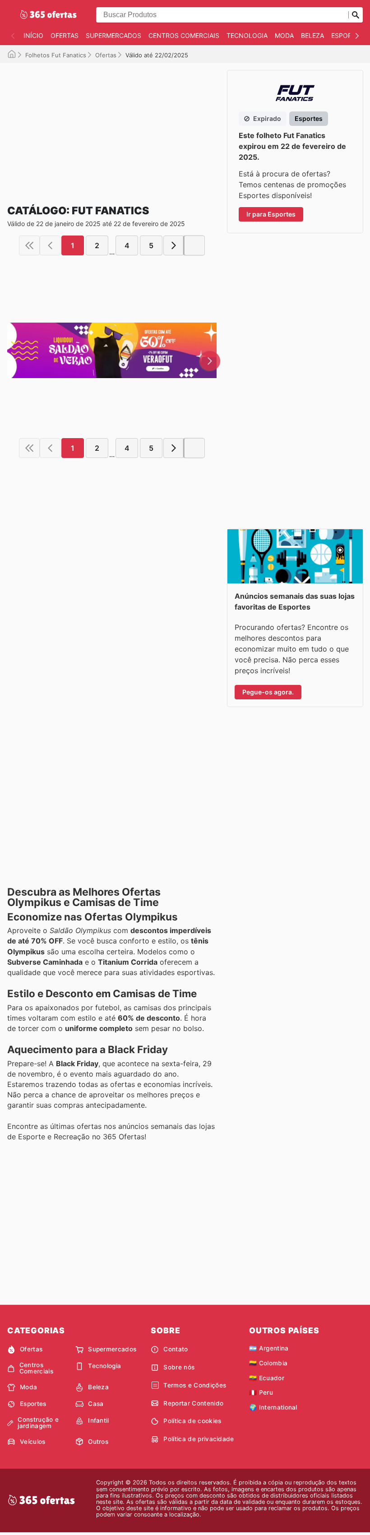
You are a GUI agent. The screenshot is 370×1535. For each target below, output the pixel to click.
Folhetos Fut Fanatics (55, 55)
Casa (95, 1403)
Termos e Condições (194, 1385)
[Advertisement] (112, 126)
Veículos (33, 1441)
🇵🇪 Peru (261, 1392)
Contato (175, 1349)
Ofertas (65, 35)
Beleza (312, 35)
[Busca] (355, 15)
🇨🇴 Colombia (268, 1363)
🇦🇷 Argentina (269, 1348)
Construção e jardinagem (38, 1423)
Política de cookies (192, 1420)
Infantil (98, 1420)
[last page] (194, 245)
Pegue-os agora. (268, 692)
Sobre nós (178, 1367)
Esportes (347, 35)
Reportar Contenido (193, 1403)
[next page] (173, 245)
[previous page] (50, 245)
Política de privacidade (198, 1439)
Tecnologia (247, 35)
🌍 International (273, 1407)
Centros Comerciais (183, 35)
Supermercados (113, 35)
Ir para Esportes (271, 214)
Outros (98, 1441)
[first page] (29, 245)
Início (33, 35)
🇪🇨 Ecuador (266, 1378)
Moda (284, 35)
